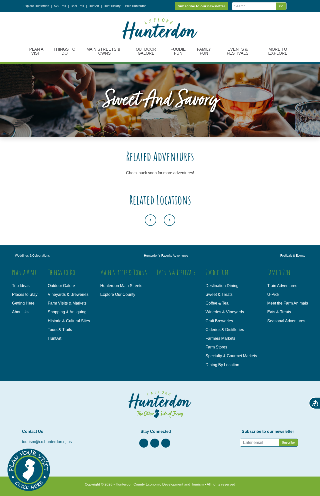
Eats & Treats (279, 312)
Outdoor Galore (146, 51)
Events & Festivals (237, 51)
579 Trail (60, 6)
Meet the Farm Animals (287, 303)
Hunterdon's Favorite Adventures (166, 255)
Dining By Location (222, 365)
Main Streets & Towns (103, 51)
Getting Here (23, 303)
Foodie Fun (178, 51)
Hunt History (112, 6)
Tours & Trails (60, 330)
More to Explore (278, 51)
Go (281, 6)
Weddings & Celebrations (32, 255)
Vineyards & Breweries (68, 294)
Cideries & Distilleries (225, 330)
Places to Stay (25, 294)
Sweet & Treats (219, 294)
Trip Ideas (21, 286)
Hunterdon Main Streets (121, 286)
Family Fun (204, 51)
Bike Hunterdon (135, 6)
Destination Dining (222, 286)
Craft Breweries (219, 321)
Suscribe (288, 442)
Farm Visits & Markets (67, 303)
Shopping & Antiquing (67, 312)
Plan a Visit (36, 51)
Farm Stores (216, 347)
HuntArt (94, 6)
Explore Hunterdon (36, 6)
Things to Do (64, 51)
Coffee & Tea (217, 303)
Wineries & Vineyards (225, 312)
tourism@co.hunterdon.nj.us (47, 442)
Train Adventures (282, 286)
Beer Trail (77, 6)
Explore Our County (117, 294)
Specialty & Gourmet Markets (231, 356)
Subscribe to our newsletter (201, 6)
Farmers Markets (220, 338)
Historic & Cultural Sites (69, 321)
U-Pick (273, 294)
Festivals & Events (292, 255)
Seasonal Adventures (286, 321)
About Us (20, 312)
